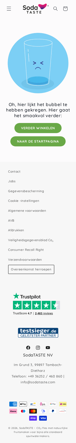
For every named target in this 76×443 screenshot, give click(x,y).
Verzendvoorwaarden (25, 260)
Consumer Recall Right (26, 250)
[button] (9, 9)
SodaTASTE (26, 427)
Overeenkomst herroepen (31, 269)
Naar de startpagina (38, 141)
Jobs (12, 181)
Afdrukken (16, 230)
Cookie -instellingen (23, 201)
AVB (11, 220)
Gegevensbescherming (26, 191)
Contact (14, 171)
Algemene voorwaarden (27, 211)
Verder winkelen (38, 128)
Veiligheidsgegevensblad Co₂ (31, 240)
